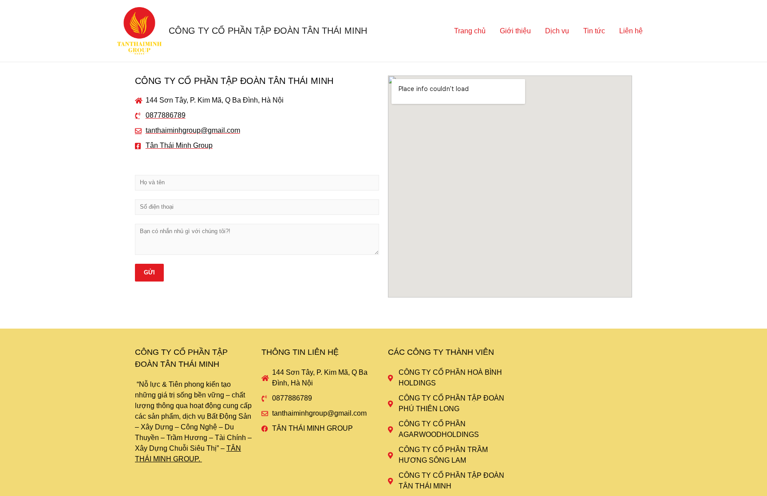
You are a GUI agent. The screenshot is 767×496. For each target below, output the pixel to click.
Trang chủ (470, 31)
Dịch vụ (557, 31)
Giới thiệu (515, 31)
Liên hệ (631, 31)
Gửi (149, 272)
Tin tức (594, 31)
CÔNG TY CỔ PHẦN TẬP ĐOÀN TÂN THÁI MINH (268, 31)
